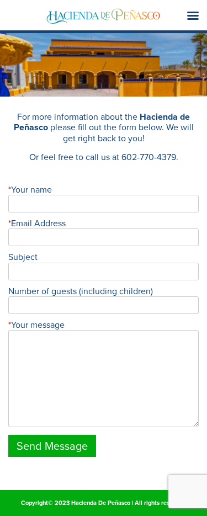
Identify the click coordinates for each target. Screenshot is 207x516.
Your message (38, 325)
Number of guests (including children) (80, 291)
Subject (23, 257)
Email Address (38, 223)
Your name (31, 189)
